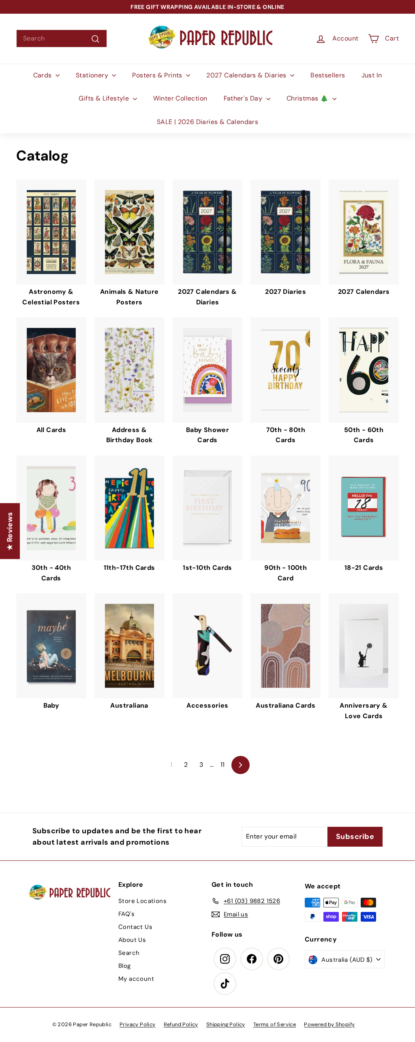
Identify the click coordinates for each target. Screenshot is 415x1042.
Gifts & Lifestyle (104, 98)
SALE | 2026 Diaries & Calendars (207, 122)
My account (136, 979)
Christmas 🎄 (308, 98)
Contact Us (135, 927)
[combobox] (61, 38)
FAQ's (126, 914)
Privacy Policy (138, 1024)
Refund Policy (181, 1024)
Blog (124, 966)
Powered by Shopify (329, 1024)
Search (128, 953)
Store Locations (142, 901)
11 (222, 764)
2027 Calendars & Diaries (247, 75)
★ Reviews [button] (10, 530)
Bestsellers (327, 75)
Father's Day (244, 98)
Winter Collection (180, 98)
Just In (372, 75)
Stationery (93, 75)
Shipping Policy (225, 1024)
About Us (132, 940)
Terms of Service (274, 1024)
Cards (43, 75)
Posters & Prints (158, 75)
